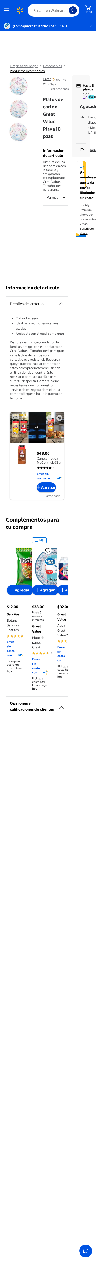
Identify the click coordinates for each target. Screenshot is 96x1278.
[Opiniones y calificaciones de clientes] (61, 705)
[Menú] (8, 10)
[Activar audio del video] (59, 418)
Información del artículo (33, 287)
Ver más (52, 197)
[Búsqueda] (73, 10)
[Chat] (85, 1251)
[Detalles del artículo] (61, 304)
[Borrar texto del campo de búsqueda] (66, 10)
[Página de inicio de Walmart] (20, 10)
